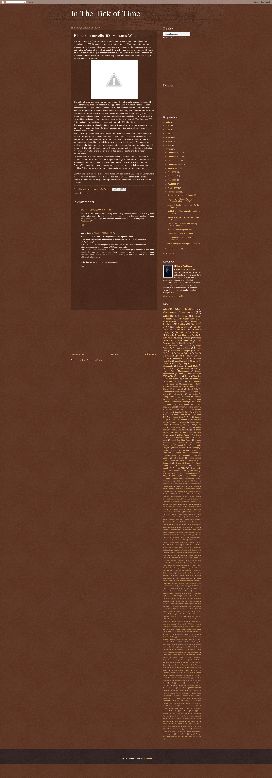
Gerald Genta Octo (192, 563)
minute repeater (168, 734)
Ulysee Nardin (195, 468)
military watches (193, 731)
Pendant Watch (170, 649)
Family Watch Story (177, 427)
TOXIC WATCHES (195, 688)
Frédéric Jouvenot (185, 560)
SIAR (180, 672)
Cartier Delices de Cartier (192, 512)
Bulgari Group (181, 506)
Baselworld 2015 (185, 494)
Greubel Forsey (183, 356)
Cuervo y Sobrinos (185, 534)
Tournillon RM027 (180, 468)
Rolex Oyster (178, 458)
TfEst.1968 (166, 698)
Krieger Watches (177, 603)
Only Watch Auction (187, 318)
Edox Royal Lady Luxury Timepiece (177, 550)
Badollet (178, 412)
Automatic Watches (193, 409)
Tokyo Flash (185, 708)
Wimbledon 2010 (168, 723)
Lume (196, 356)
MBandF (186, 337)
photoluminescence (170, 478)
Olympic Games (181, 399)
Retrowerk (190, 667)
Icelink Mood (184, 591)
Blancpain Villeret (175, 499)
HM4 (197, 573)
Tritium (192, 711)
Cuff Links (198, 534)
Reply (83, 225)
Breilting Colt (197, 499)
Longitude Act (177, 614)
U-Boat (173, 407)
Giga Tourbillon (184, 430)
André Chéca (177, 483)
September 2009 (175, 164)
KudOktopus (189, 603)
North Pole (166, 642)
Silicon (188, 677)
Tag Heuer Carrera (180, 465)
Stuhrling (179, 683)
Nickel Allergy (193, 448)
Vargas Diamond (189, 716)
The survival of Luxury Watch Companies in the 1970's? (179, 200)
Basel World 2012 (182, 361)
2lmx (197, 478)
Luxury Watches (169, 397)
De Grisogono (194, 332)
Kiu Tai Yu (166, 603)
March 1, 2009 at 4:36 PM (104, 233)
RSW (165, 455)
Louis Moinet (189, 614)
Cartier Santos (178, 517)
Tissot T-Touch (184, 706)
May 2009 (172, 180)
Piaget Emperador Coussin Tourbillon (186, 657)
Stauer (192, 680)
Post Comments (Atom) (92, 360)
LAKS (167, 606)
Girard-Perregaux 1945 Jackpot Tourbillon (184, 568)
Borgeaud (186, 499)
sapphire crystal (173, 736)
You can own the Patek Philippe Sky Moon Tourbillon (182, 224)
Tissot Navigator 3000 (177, 703)
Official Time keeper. (171, 450)
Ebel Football (197, 547)
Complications (176, 529)
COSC (190, 340)
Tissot (187, 376)
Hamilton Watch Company (182, 575)
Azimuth (169, 412)
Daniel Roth (193, 389)
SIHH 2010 (193, 460)
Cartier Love (170, 514)
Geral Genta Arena (177, 563)
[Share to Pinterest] (124, 189)
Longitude (166, 614)
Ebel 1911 (175, 545)
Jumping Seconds (195, 598)
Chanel (166, 389)
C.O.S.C (197, 351)
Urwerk (180, 340)
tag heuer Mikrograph (188, 736)
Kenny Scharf (180, 601)
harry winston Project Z (174, 476)
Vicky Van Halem (184, 266)
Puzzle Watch (194, 662)
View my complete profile (173, 296)
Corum (166, 327)
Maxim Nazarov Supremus (181, 621)
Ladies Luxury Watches (190, 606)
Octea (189, 642)
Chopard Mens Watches (171, 522)
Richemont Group (186, 455)
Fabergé (182, 555)
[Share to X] (119, 189)
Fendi (197, 555)
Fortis (190, 427)
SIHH (182, 460)
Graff (165, 369)
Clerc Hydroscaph (185, 527)
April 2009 (172, 184)
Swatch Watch (194, 685)
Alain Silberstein (172, 384)
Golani (180, 573)
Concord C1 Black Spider (192, 529)
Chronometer (168, 366)
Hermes (169, 437)
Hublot (188, 308)
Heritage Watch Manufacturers (189, 583)
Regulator (180, 667)
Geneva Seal (168, 356)
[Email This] (113, 189)
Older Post (151, 354)
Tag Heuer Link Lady (189, 690)
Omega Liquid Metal (185, 644)
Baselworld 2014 (169, 494)
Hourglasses (183, 586)
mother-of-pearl (181, 734)
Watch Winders (185, 407)
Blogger (149, 758)
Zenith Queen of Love (173, 729)
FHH (177, 391)
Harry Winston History (183, 432)
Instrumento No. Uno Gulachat (173, 593)
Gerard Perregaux (169, 565)
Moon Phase (194, 624)
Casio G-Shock (170, 363)
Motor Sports (177, 626)
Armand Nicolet (193, 486)
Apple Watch (180, 486)
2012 (168, 137)
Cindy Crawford (194, 524)
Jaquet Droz (183, 445)
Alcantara (166, 483)
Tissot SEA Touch (193, 703)
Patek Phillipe (169, 321)
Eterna (180, 366)
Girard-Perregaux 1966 (170, 570)
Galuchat (185, 391)
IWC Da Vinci (191, 588)
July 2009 (172, 172)
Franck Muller (192, 366)
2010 (168, 145)
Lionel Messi (181, 611)
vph (200, 736)
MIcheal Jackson (178, 448)
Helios (174, 583)
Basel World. (181, 491)
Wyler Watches (169, 473)
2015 (168, 126)
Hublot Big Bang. (182, 437)
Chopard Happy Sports (191, 519)
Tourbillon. (174, 711)
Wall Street (194, 471)
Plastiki (193, 660)
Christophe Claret (176, 417)
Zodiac (187, 729)
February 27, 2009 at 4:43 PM (98, 210)
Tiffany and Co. (190, 700)
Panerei (198, 647)
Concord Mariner (170, 532)
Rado (180, 374)
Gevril (165, 568)
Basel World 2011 (191, 412)
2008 (168, 253)
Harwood (166, 583)
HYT (174, 369)
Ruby (174, 672)
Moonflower (166, 626)
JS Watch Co (197, 593)
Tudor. (175, 713)
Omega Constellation (190, 450)
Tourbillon (197, 376)
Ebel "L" (166, 545)
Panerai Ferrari (188, 647)
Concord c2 (178, 389)
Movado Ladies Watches (174, 631)
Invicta (165, 394)
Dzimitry (190, 542)
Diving (185, 425)
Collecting (166, 529)
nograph (192, 734)
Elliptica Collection (176, 552)
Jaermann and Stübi (171, 596)
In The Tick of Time (105, 13)
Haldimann (184, 369)
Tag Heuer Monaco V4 (183, 693)
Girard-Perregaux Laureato (190, 570)
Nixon (197, 639)
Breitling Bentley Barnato (173, 501)
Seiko (173, 675)
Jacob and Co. (178, 394)
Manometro (166, 621)
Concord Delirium (184, 353)
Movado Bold (167, 629)
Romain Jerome (189, 321)
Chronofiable (182, 524)
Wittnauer (181, 723)
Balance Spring (189, 488)
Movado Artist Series (192, 626)
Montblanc (186, 397)
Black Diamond (177, 496)
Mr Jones (178, 634)
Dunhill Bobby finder (178, 542)
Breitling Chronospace (170, 504)
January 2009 (174, 248)
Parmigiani (167, 453)
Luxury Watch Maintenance (176, 371)
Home (114, 354)
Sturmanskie (190, 683)
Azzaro (179, 488)
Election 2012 (196, 550)
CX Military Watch (177, 509)
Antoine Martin (168, 486)
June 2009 (172, 176)
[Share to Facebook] (121, 189)
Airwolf (196, 481)
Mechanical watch (169, 624)
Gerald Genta (185, 343)
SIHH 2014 (189, 672)
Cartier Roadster (185, 414)
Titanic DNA (174, 708)
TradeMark (183, 711)
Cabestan (189, 509)
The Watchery (176, 376)
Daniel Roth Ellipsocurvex (190, 537)
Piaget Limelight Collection (187, 453)
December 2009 (174, 153)
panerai (194, 476)
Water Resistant (179, 721)
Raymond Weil (187, 404)
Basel (172, 491)
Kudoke (198, 603)
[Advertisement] (114, 331)
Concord (169, 353)
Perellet (181, 649)
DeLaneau (175, 425)
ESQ (197, 542)
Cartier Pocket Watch (185, 514)
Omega (168, 315)
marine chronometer (178, 731)
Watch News (189, 718)
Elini (166, 552)
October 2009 (174, 160)
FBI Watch (173, 555)
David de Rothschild (170, 540)
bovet (185, 381)
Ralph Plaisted (187, 665)
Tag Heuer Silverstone (180, 695)
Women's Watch (193, 723)
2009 (168, 149)
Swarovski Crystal (183, 463)
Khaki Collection (193, 601)
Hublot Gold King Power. (181, 440)
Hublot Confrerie (195, 586)
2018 (168, 122)
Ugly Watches (185, 713)
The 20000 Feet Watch (182, 698)
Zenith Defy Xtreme (194, 726)
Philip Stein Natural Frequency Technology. (184, 652)
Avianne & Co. (187, 384)
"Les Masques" (177, 409)
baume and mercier (171, 381)
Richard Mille (183, 329)
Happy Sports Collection (184, 578)
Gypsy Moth (189, 573)
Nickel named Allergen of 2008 (179, 229)
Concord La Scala (178, 422)
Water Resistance (190, 379)
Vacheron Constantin (178, 312)
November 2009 (174, 156)
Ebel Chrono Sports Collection (180, 547)
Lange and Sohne (169, 608)
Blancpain (84, 193)
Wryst (164, 726)
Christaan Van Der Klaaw (190, 522)
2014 (168, 130)
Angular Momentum (191, 483)
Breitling (181, 324)
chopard (166, 358)
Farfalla (190, 555)
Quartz (165, 665)
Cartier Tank (191, 517)
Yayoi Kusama (174, 726)
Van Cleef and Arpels (188, 335)
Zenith (180, 473)
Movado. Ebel (167, 634)
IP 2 (182, 588)
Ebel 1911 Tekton (188, 545)
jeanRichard (178, 358)
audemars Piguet (171, 337)
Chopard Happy (190, 363)
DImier (167, 537)
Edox (193, 425)
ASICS (178, 481)
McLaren (196, 621)
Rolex (189, 374)
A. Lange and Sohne (182, 348)
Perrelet (190, 649)
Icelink (175, 591)
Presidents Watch (181, 662)
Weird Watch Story (193, 721)
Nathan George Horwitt (186, 637)
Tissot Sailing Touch (169, 706)
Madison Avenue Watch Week (187, 619)
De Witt (182, 540)
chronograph (196, 381)
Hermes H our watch (170, 586)
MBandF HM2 (194, 616)
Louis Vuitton (193, 394)
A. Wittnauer (167, 481)
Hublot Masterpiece (171, 588)
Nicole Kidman (176, 639)
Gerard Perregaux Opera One (188, 565)
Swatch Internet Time (179, 685)
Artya (184, 316)
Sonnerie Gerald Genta (179, 680)
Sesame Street (176, 677)
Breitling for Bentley (170, 386)
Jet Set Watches (170, 598)
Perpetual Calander (179, 402)
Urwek (168, 471)
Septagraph (189, 675)
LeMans (190, 608)
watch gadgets (187, 478)
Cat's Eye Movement (190, 386)
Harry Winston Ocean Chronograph (187, 580)
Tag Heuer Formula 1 (172, 690)
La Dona (176, 606)
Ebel (196, 353)
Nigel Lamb (188, 639)
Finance (165, 557)
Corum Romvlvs (196, 532)
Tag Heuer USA (87, 221)
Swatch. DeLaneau (169, 688)
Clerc (189, 417)
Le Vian (182, 608)
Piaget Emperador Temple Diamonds (175, 660)
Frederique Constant (170, 560)
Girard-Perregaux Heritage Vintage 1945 (183, 244)
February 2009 (174, 192)
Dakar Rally (175, 537)
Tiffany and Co (177, 700)
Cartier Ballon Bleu (175, 512)
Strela (171, 683)
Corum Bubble (183, 532)
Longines (187, 346)
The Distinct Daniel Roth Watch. (180, 233)
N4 (173, 637)
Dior (197, 540)
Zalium (183, 726)
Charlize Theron (175, 519)
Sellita (180, 675)
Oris (179, 647)
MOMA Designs (168, 619)
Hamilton (166, 575)
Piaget (194, 324)
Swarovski (167, 463)
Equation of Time (190, 552)
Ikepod (195, 391)
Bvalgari (191, 506)
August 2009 (173, 168)
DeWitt (191, 540)
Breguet (187, 351)
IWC (196, 369)
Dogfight (165, 542)
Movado (170, 335)
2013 (168, 134)
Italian (188, 593)
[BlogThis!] (116, 189)
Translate (182, 37)
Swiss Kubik (182, 688)
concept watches (192, 473)
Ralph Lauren (171, 404)
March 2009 (173, 188)
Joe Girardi (182, 598)
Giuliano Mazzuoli (169, 573)
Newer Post (77, 354)
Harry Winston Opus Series (190, 435)
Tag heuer (167, 324)
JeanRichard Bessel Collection (191, 596)
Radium (173, 455)
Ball (197, 384)
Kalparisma (169, 601)
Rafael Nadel (196, 402)
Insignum (195, 591)
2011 (168, 141)
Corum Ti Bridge (170, 534)
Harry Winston (182, 327)
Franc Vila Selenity (191, 557)
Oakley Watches (178, 642)
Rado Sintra (175, 665)
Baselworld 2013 (193, 491)
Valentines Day (176, 716)
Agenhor (187, 481)
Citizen (165, 527)
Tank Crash (195, 695)
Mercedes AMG (183, 624)
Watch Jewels (176, 718)
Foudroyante (176, 557)
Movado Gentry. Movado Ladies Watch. (188, 629)
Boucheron (175, 351)
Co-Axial (196, 527)
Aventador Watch (168, 488)
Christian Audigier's (169, 524)
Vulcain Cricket (180, 471)
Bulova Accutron (169, 414)
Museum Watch (189, 634)
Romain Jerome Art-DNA (180, 670)
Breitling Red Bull (185, 504)
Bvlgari (195, 361)
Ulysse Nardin (172, 379)
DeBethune (167, 391)
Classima (173, 527)
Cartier (167, 308)
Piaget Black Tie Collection (172, 654)
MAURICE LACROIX (179, 616)
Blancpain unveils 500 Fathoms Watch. (183, 195)
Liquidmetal (194, 611)
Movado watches (192, 631)
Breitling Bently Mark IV (191, 501)
